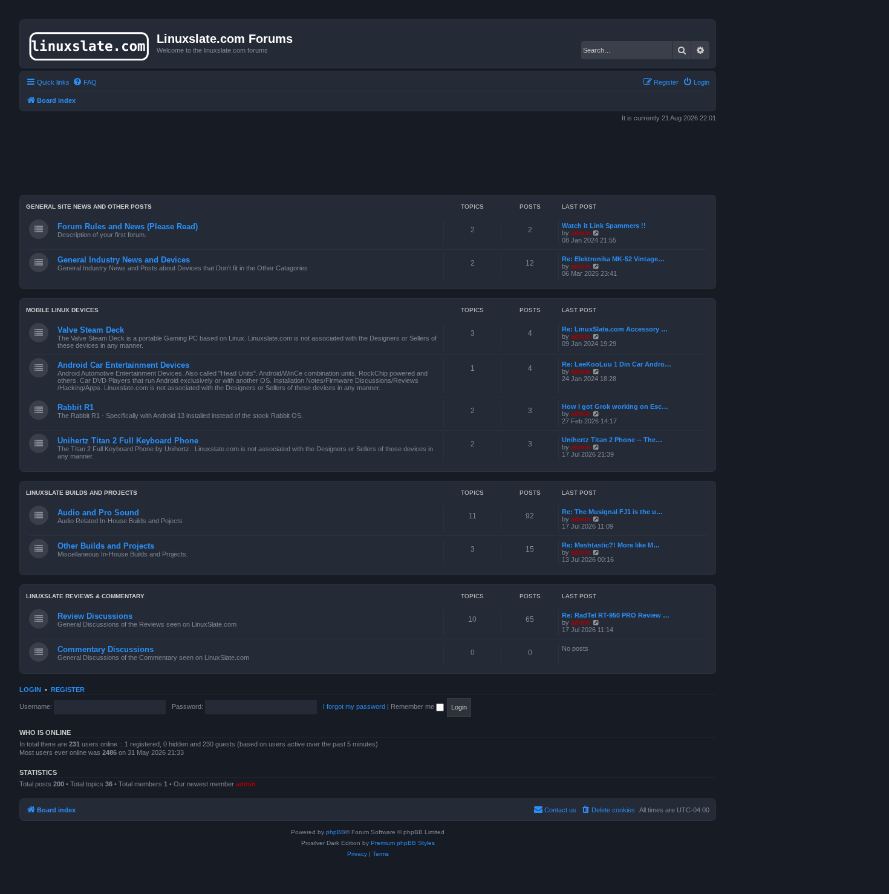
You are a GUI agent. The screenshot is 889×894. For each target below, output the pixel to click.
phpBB (335, 832)
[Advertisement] (368, 159)
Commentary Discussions (105, 649)
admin (581, 233)
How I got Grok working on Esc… (615, 406)
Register (68, 689)
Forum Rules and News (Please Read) (127, 226)
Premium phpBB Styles (403, 843)
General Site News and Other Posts (89, 206)
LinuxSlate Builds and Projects (81, 492)
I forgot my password (354, 706)
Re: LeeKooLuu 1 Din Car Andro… (616, 364)
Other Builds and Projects (105, 545)
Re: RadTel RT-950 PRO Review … (615, 615)
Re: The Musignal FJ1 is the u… (612, 511)
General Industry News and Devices (123, 259)
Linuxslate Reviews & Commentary (85, 596)
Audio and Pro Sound (98, 512)
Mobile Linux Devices (62, 310)
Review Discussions (94, 616)
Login (30, 689)
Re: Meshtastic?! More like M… (611, 545)
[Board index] (90, 43)
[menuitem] (85, 82)
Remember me (413, 706)
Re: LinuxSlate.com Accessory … (615, 329)
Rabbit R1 (75, 407)
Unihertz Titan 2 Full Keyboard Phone (127, 440)
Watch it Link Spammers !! (604, 225)
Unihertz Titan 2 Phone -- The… (612, 439)
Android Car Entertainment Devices (123, 365)
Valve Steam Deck (90, 329)
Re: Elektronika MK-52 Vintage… (613, 259)
